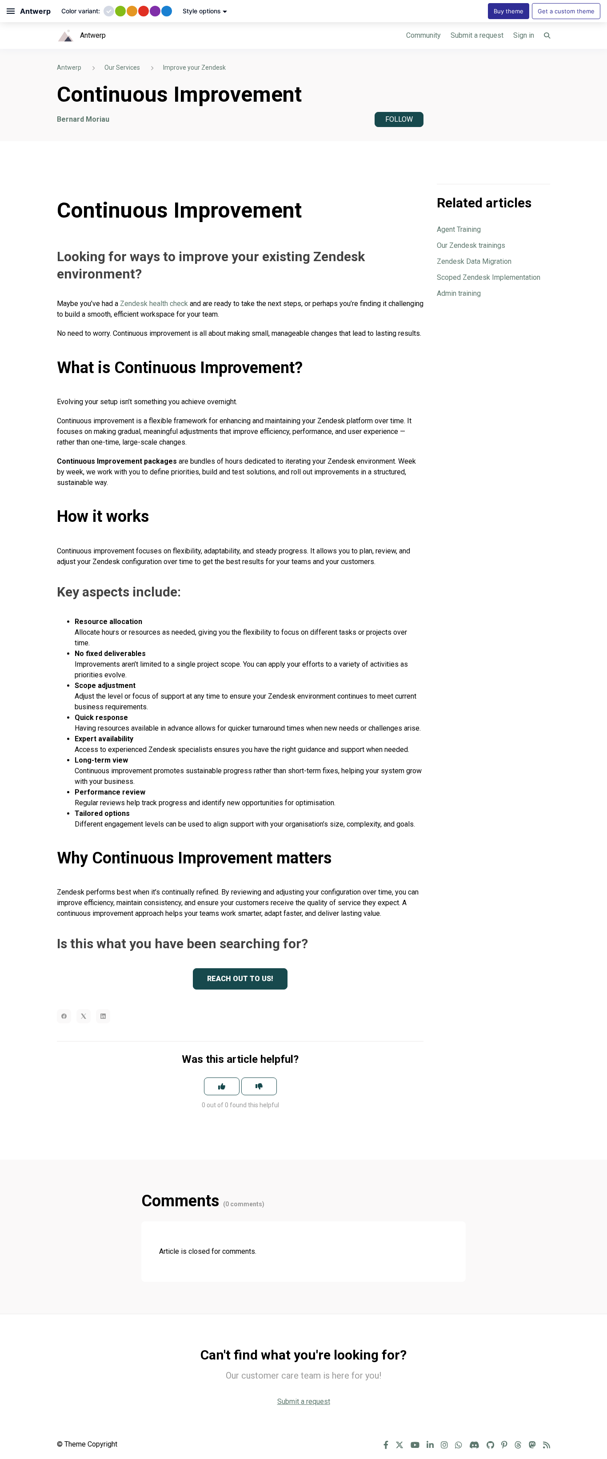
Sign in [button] (523, 35)
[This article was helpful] (222, 1086)
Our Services (122, 67)
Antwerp (69, 67)
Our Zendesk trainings (471, 245)
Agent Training (459, 229)
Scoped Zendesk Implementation (488, 277)
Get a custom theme (566, 11)
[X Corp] (83, 1016)
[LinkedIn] (103, 1016)
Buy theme (508, 11)
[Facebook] (64, 1016)
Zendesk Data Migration (474, 261)
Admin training (459, 293)
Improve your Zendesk (194, 67)
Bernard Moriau (83, 119)
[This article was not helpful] (259, 1086)
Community (423, 35)
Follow (399, 119)
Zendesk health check (154, 303)
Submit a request (477, 35)
